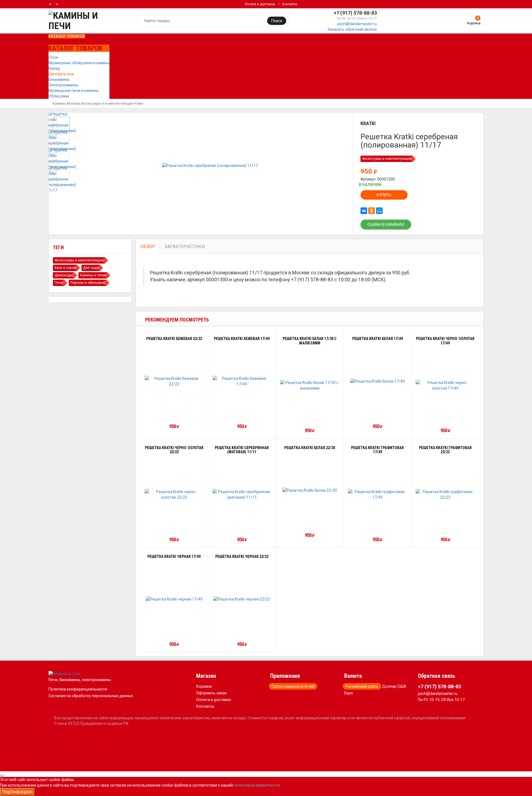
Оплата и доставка (260, 4)
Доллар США (394, 686)
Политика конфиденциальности (77, 689)
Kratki (138, 103)
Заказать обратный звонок (352, 29)
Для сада (90, 268)
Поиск (276, 21)
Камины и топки (93, 275)
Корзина (204, 686)
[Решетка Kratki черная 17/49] (174, 599)
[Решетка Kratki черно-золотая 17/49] (445, 385)
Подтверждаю (17, 791)
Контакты (289, 4)
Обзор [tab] (147, 246)
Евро (348, 693)
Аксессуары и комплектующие (107, 103)
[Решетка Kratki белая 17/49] (377, 381)
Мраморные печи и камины (73, 90)
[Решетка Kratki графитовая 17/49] (377, 494)
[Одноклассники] (371, 210)
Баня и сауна (65, 268)
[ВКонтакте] (363, 210)
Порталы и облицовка (87, 283)
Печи (59, 283)
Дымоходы (63, 275)
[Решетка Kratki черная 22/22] (241, 599)
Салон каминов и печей (293, 686)
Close (53, 57)
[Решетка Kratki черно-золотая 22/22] (174, 494)
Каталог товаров (66, 36)
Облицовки (58, 96)
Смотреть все (61, 74)
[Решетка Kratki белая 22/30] (309, 490)
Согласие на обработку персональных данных (90, 696)
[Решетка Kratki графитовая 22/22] (445, 494)
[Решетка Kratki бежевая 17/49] (242, 381)
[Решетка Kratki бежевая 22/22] (174, 381)
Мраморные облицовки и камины (78, 63)
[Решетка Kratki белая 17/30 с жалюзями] (309, 385)
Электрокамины (63, 85)
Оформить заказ (211, 693)
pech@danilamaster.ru (357, 24)
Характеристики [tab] (185, 246)
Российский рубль (362, 686)
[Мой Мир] (379, 210)
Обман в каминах (385, 224)
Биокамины (59, 79)
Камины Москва (66, 103)
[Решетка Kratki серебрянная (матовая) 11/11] (242, 494)
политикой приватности (257, 785)
